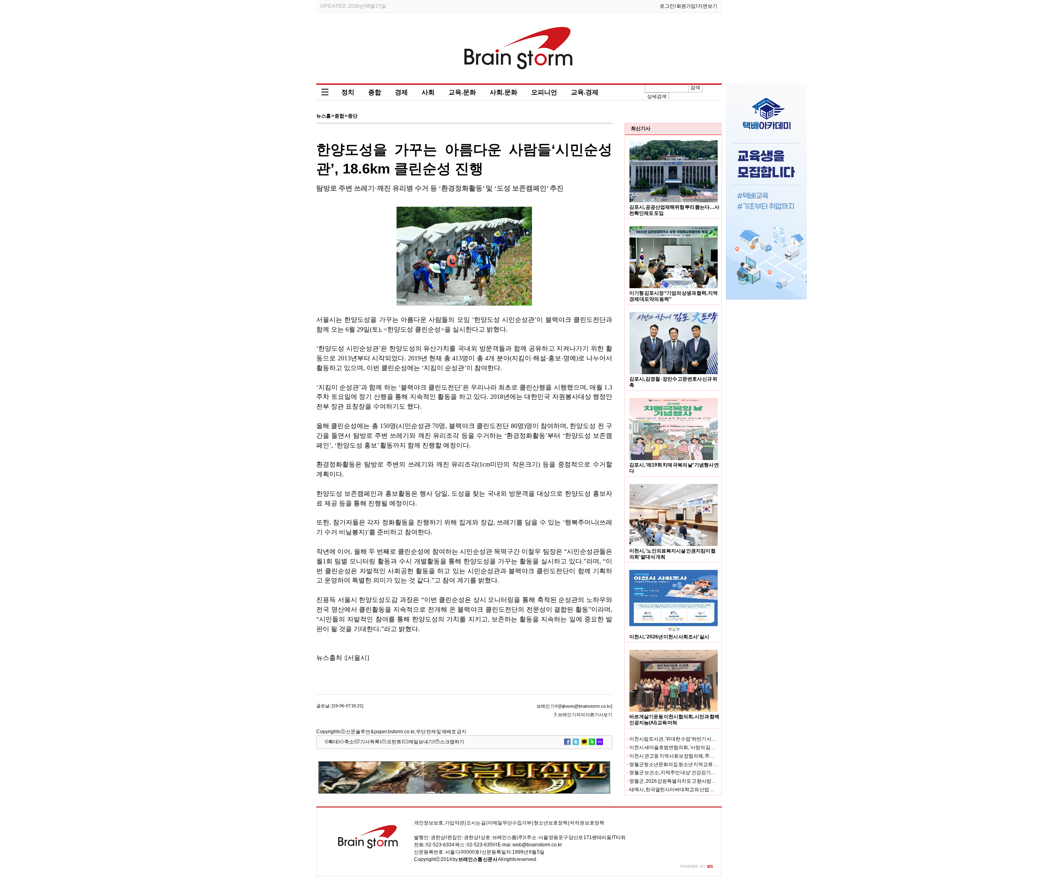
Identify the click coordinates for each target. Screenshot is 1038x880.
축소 (349, 742)
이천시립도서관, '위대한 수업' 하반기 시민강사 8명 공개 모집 (692, 739)
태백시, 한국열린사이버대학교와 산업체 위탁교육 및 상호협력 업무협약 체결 (709, 789)
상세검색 (657, 96)
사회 (428, 92)
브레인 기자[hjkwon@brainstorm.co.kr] (574, 706)
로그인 (667, 6)
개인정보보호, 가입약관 (439, 823)
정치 (347, 92)
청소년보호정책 (551, 823)
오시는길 (476, 823)
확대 (333, 742)
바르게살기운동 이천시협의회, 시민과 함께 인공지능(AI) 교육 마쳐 (674, 720)
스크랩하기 (452, 742)
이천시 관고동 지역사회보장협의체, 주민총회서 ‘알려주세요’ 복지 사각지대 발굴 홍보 (717, 756)
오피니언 (544, 92)
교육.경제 (584, 92)
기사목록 (370, 742)
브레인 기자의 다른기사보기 (585, 714)
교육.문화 (462, 92)
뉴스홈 (323, 116)
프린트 (394, 742)
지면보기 (707, 6)
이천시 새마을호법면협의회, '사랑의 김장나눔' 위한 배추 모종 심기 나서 (702, 747)
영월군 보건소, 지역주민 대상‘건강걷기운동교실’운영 (685, 772)
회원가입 (686, 6)
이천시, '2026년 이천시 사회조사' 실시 (669, 637)
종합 (374, 92)
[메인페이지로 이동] (519, 78)
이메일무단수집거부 (510, 823)
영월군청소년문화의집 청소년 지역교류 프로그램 (681, 764)
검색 (695, 87)
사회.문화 (503, 92)
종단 (353, 116)
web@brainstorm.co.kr (537, 845)
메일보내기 (421, 742)
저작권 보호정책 (587, 823)
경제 (401, 92)
